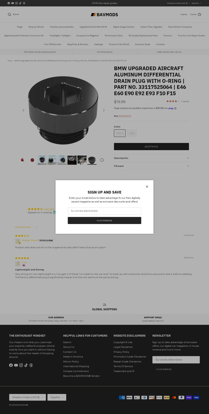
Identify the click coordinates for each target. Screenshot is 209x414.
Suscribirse (104, 220)
